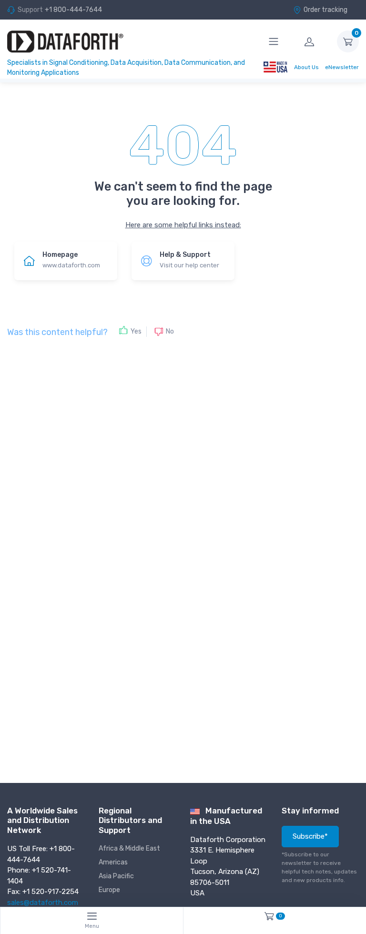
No (170, 331)
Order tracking (325, 10)
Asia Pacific (116, 876)
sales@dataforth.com (42, 902)
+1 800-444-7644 (73, 10)
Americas (113, 862)
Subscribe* (310, 836)
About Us (306, 67)
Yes (136, 331)
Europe (109, 890)
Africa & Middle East (129, 848)
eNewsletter (342, 67)
